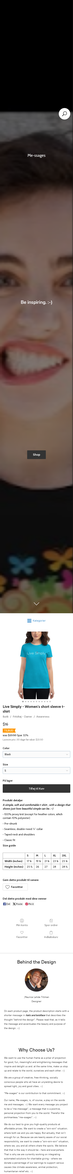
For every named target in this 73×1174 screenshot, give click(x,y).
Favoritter (22, 937)
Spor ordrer (51, 925)
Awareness (42, 716)
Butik (5, 716)
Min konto (22, 925)
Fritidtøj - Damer (22, 716)
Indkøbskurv (51, 937)
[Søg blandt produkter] (64, 114)
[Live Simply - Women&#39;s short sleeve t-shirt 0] (36, 665)
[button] (15, 887)
